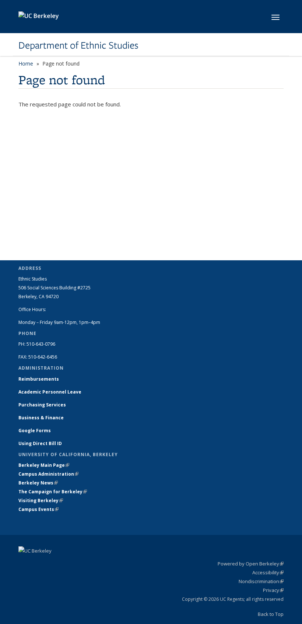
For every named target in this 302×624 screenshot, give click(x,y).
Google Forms (35, 430)
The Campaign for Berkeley (52, 492)
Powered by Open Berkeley (251, 563)
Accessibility (268, 572)
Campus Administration (48, 474)
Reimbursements (38, 379)
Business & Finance (41, 418)
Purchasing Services (42, 405)
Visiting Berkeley (40, 500)
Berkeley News (38, 483)
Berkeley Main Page (43, 465)
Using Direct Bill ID (40, 443)
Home (25, 63)
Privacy (273, 590)
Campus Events (38, 509)
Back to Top (271, 614)
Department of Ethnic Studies (78, 45)
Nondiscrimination (261, 581)
